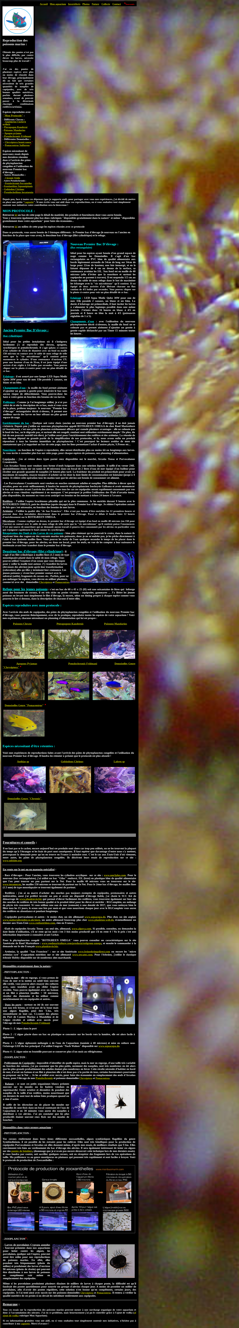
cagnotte (29, 202)
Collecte (106, 4)
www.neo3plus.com (115, 875)
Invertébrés (74, 4)
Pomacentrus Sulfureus (17, 145)
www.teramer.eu (12, 884)
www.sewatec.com (82, 954)
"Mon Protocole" (13, 115)
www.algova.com (81, 928)
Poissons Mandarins (115, 623)
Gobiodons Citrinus (72, 761)
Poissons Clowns (22, 623)
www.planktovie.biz (30, 899)
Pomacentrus (62, 582)
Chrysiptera (45, 582)
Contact (116, 4)
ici (16, 226)
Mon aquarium (58, 4)
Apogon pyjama (12, 133)
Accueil (44, 4)
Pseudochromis (44, 1078)
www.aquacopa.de (95, 916)
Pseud (18, 186)
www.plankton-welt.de (101, 919)
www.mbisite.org (12, 860)
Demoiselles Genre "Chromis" (24, 798)
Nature (95, 4)
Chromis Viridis (12, 178)
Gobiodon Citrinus (14, 189)
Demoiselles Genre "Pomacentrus (23, 705)
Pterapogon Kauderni (15, 127)
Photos (86, 4)
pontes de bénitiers (21, 1151)
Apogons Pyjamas (26, 663)
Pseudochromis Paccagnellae (18, 183)
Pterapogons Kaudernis (70, 623)
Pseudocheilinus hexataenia (18, 192)
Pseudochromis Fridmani (17, 136)
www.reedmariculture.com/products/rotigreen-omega (72, 943)
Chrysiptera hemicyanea (18, 142)
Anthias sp (23, 761)
